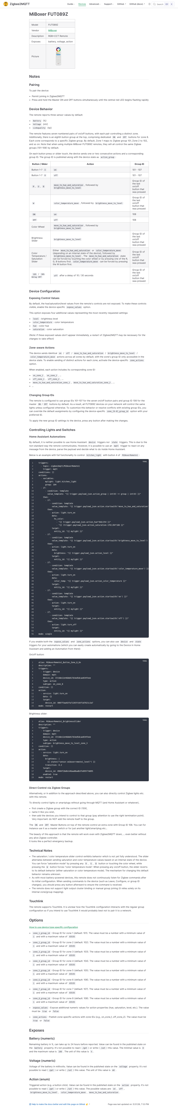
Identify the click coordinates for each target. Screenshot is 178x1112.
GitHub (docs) (136, 4)
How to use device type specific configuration (53, 927)
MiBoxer (52, 30)
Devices (82, 4)
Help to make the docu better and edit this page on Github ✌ (60, 1104)
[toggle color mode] (149, 4)
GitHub (120, 4)
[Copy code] (145, 463)
